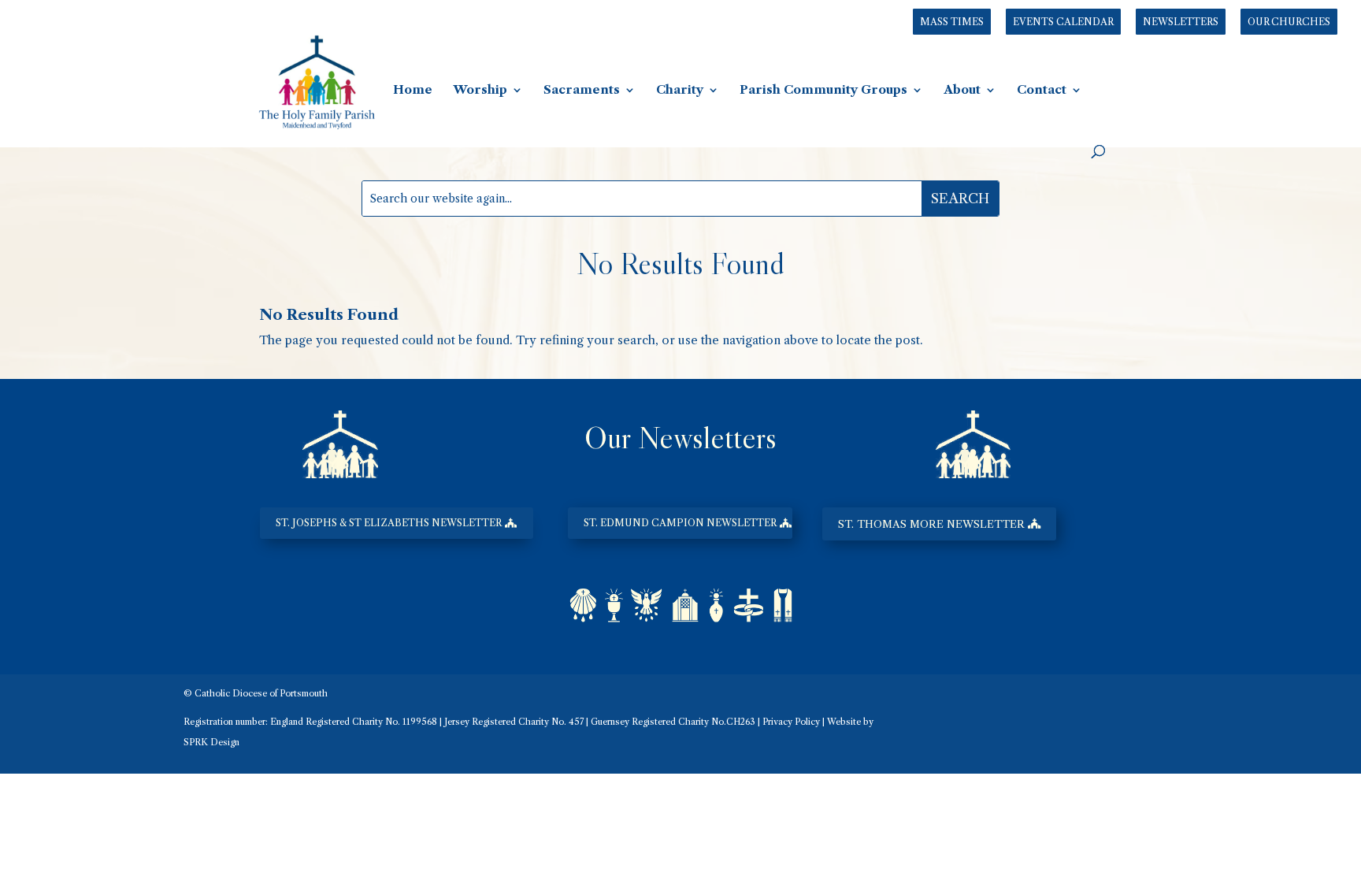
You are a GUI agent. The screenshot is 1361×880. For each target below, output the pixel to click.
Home (412, 90)
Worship (480, 90)
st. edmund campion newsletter (680, 523)
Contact (1041, 90)
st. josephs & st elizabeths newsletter (389, 523)
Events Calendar (1063, 22)
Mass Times (952, 22)
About (962, 90)
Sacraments (581, 90)
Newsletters (1180, 22)
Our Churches (1289, 22)
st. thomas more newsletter (931, 524)
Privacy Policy (791, 721)
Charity (679, 90)
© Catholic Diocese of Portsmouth (256, 693)
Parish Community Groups (823, 90)
